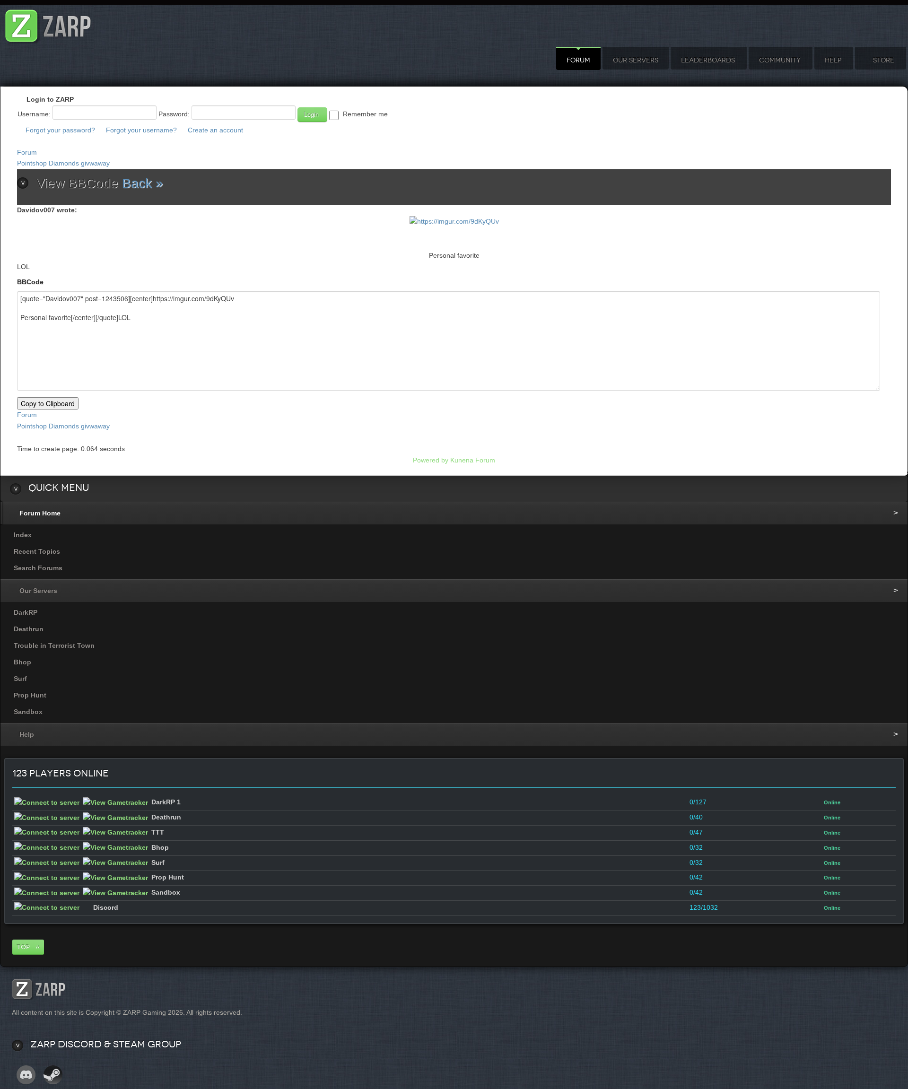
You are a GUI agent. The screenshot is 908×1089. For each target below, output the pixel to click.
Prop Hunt (30, 695)
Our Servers (635, 60)
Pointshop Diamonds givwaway (63, 163)
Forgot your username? (141, 130)
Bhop (22, 662)
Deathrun (29, 629)
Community (780, 60)
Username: (34, 114)
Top (23, 946)
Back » (142, 183)
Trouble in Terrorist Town (54, 645)
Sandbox (28, 711)
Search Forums (38, 568)
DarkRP (25, 612)
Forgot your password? (60, 130)
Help (833, 60)
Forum (578, 60)
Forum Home (40, 513)
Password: (174, 114)
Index (23, 535)
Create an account (215, 130)
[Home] (48, 23)
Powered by (430, 460)
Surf (20, 678)
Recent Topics (37, 551)
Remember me (365, 114)
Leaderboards (708, 60)
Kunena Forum (472, 460)
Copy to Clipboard (48, 403)
